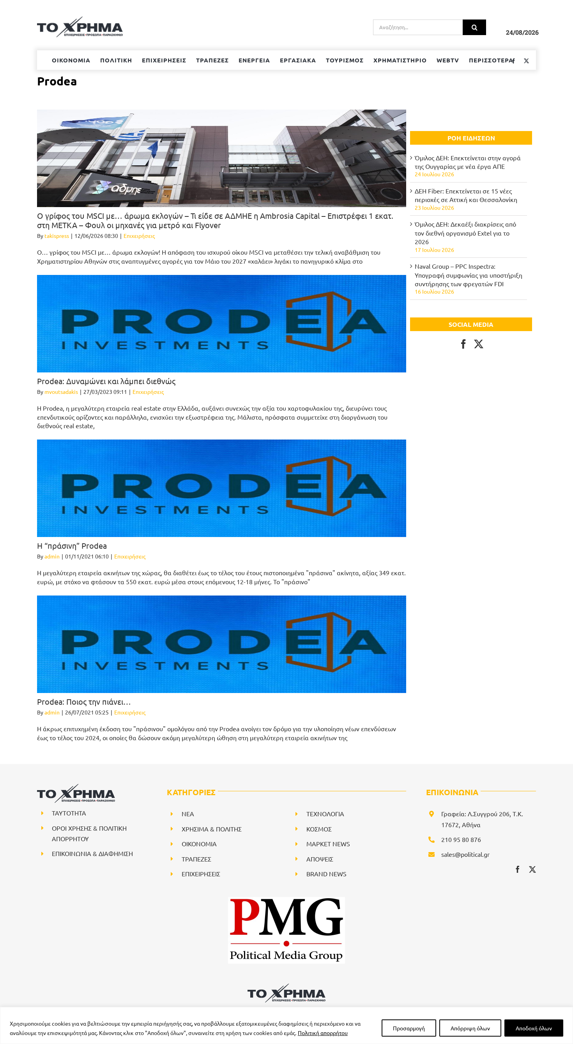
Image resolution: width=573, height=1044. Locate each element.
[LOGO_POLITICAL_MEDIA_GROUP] (286, 900)
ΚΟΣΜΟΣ (319, 829)
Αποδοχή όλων (534, 1028)
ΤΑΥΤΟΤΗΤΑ (69, 813)
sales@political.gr (465, 854)
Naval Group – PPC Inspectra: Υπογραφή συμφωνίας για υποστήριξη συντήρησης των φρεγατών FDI (468, 274)
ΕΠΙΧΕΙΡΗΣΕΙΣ (201, 873)
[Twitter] (478, 344)
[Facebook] (463, 344)
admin (52, 556)
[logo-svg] (286, 986)
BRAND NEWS (326, 873)
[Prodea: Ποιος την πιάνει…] (221, 644)
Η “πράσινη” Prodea (72, 545)
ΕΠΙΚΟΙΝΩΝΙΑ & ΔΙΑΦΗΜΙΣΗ (92, 853)
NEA (188, 813)
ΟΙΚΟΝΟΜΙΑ (199, 843)
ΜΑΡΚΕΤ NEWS (328, 843)
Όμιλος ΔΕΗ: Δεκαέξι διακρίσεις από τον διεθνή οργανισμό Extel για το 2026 (465, 232)
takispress (56, 235)
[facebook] (517, 869)
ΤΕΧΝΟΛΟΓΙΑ (325, 813)
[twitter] (532, 869)
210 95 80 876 (461, 839)
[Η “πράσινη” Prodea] (221, 488)
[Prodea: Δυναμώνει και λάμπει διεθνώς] (221, 323)
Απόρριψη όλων (470, 1028)
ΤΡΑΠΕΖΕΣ (196, 859)
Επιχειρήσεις (139, 235)
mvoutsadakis (61, 391)
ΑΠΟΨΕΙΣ (319, 859)
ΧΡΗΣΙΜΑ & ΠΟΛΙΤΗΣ (212, 829)
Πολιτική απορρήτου (323, 1032)
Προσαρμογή (409, 1028)
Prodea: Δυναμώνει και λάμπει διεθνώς (106, 381)
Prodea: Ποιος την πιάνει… (84, 701)
